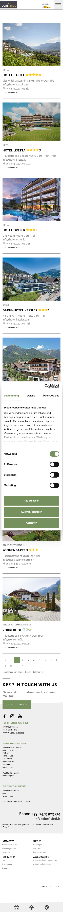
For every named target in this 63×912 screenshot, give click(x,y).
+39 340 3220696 (21, 563)
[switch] (54, 464)
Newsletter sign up (18, 705)
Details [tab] (31, 395)
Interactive (8, 841)
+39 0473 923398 (20, 323)
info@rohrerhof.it (13, 639)
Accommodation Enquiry (43, 864)
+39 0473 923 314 (17, 733)
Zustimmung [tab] (11, 395)
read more (13, 93)
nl (59, 887)
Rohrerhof (12, 630)
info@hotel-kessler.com (16, 319)
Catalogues (38, 845)
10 (11, 666)
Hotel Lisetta (22, 150)
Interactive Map (39, 852)
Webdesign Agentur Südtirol (7, 887)
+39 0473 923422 (21, 163)
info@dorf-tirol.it (47, 819)
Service (37, 841)
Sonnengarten (16, 550)
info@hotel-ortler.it (14, 239)
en (53, 887)
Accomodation (41, 857)
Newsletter (6, 852)
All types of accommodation (45, 860)
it (48, 887)
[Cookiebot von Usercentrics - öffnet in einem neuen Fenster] (45, 386)
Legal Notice (36, 825)
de (43, 887)
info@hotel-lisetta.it (14, 159)
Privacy (26, 825)
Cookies (46, 825)
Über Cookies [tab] (51, 395)
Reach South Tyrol (9, 845)
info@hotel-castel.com (15, 84)
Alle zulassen (31, 500)
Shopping (5, 868)
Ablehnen (31, 522)
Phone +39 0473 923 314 (39, 814)
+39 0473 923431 (20, 243)
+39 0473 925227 (20, 643)
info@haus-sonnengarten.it (18, 559)
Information (8, 857)
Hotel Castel (14, 75)
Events (4, 860)
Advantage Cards (9, 848)
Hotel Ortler (20, 230)
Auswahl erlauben (31, 511)
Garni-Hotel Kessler (26, 310)
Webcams (37, 848)
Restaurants (7, 864)
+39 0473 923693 (20, 88)
